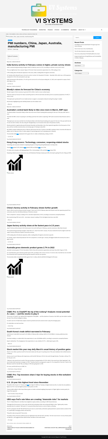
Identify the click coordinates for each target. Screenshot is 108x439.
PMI (30, 423)
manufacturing (22, 423)
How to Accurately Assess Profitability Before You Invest (87, 53)
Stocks (57, 29)
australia (11, 423)
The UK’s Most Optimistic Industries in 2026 (84, 51)
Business (74, 29)
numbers (27, 423)
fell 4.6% (29, 237)
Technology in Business (29, 29)
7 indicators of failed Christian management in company (20, 428)
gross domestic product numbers (29, 75)
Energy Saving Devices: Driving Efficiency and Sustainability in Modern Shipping (88, 57)
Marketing (42, 29)
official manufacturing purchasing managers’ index (22, 210)
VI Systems (54, 20)
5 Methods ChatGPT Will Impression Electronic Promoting (58, 428)
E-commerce (65, 29)
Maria (10, 49)
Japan (17, 423)
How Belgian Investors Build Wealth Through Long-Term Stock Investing (87, 45)
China (15, 423)
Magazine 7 (58, 437)
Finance (50, 29)
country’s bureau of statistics (48, 252)
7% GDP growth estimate (30, 79)
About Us (81, 29)
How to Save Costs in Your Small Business (84, 48)
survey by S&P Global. (59, 67)
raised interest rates (58, 415)
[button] (39, 164)
